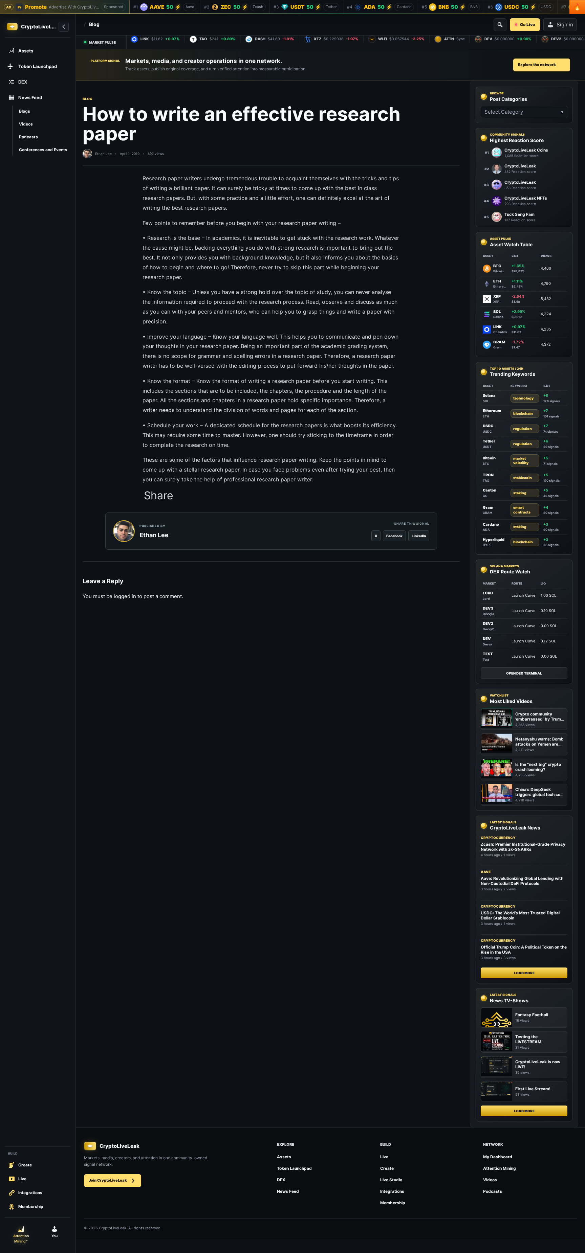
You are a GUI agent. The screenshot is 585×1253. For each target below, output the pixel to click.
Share (158, 495)
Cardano (491, 524)
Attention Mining (499, 1168)
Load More (524, 973)
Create (387, 1168)
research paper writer (284, 479)
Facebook (394, 536)
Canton (489, 490)
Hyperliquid (493, 539)
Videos (490, 1179)
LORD (488, 593)
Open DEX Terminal (524, 673)
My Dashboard (497, 1156)
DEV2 (488, 623)
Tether (489, 441)
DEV (487, 638)
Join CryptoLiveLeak (108, 1180)
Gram (488, 507)
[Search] (500, 24)
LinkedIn (419, 536)
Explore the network (537, 64)
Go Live (527, 24)
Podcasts (492, 1191)
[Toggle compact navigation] (64, 27)
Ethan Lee (103, 154)
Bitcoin (489, 458)
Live (384, 1156)
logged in (125, 596)
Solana (489, 395)
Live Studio (391, 1179)
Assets (284, 1156)
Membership (392, 1202)
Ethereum (492, 410)
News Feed (288, 1191)
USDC (488, 426)
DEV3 (488, 608)
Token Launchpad (294, 1168)
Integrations (392, 1191)
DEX (281, 1179)
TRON (488, 475)
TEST (488, 654)
